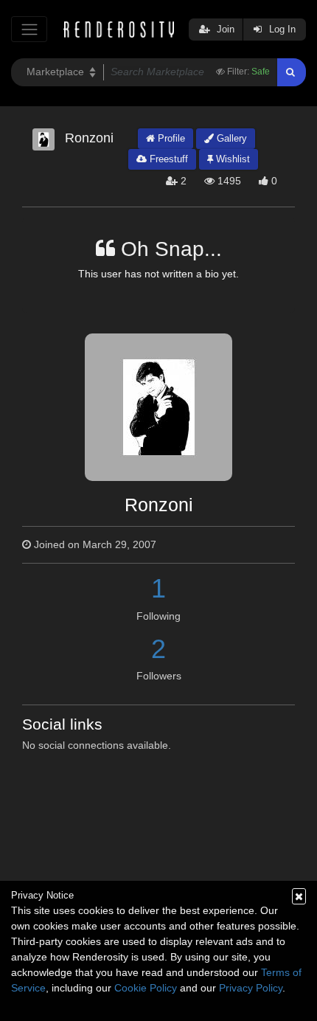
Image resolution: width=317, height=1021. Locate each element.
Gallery (230, 138)
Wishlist (231, 159)
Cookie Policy (145, 988)
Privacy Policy (250, 988)
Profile (170, 138)
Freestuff (167, 159)
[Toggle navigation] (29, 29)
